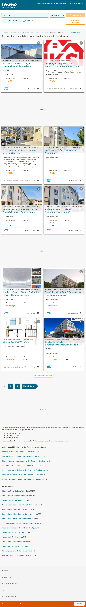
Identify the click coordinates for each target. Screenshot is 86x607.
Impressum (5, 590)
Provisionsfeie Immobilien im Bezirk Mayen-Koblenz (21, 505)
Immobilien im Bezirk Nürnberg (13, 500)
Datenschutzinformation (9, 596)
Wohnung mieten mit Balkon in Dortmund (17, 551)
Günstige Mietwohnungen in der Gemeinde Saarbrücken (22, 456)
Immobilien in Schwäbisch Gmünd (14, 532)
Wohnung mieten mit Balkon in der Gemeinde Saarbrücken (23, 470)
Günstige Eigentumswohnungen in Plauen (17, 555)
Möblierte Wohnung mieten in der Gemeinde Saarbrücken (23, 479)
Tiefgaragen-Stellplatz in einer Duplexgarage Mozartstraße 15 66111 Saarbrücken (63, 65)
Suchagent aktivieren (76, 21)
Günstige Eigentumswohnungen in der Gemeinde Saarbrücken (25, 461)
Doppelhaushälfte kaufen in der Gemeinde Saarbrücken (22, 475)
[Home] (9, 4)
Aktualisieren (76, 15)
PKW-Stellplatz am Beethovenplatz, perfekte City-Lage (20, 151)
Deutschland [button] (60, 3)
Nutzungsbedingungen (9, 583)
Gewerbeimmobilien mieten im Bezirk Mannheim (20, 514)
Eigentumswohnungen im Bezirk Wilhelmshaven (20, 523)
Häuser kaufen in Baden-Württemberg (16, 491)
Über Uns (5, 571)
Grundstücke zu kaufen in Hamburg (15, 546)
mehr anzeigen (30, 167)
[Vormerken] (38, 43)
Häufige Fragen (7, 577)
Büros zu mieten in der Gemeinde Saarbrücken (19, 452)
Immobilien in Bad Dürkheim (12, 537)
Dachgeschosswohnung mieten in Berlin (17, 496)
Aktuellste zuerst (75, 32)
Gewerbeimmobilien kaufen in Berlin (15, 542)
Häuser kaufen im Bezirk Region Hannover (17, 519)
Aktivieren (79, 604)
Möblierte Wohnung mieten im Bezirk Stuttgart (19, 528)
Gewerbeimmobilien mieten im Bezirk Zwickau (19, 509)
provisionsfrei (29, 20)
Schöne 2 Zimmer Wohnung (16, 342)
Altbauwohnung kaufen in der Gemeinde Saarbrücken (22, 465)
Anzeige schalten (77, 3)
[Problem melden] (37, 88)
